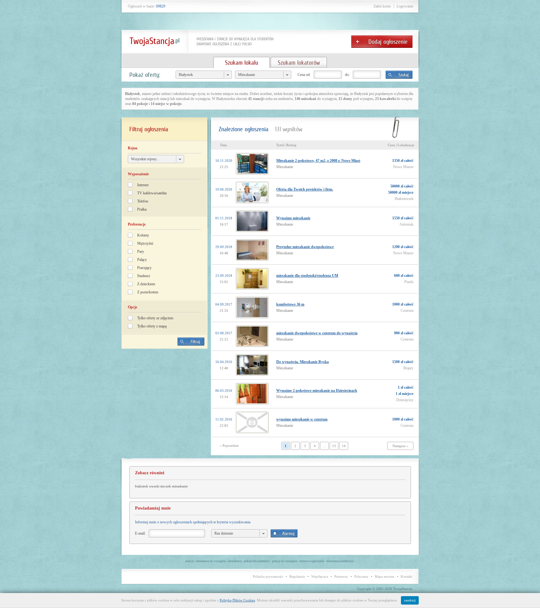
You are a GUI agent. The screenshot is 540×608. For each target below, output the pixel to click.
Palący (142, 259)
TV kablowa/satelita (152, 193)
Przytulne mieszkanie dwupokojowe (305, 247)
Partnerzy (341, 576)
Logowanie (405, 6)
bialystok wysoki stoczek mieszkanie (161, 486)
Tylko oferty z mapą (152, 326)
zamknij (410, 600)
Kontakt (406, 576)
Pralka (142, 209)
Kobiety (143, 235)
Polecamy (361, 576)
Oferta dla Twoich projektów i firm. (304, 189)
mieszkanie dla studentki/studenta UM (307, 275)
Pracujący (144, 268)
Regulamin (297, 576)
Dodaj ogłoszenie (381, 41)
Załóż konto (382, 6)
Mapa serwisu (384, 576)
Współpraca (319, 576)
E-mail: (140, 533)
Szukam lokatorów (299, 62)
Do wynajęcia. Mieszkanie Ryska (302, 362)
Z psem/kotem (147, 292)
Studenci (143, 276)
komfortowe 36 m (290, 304)
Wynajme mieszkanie (293, 218)
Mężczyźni (145, 243)
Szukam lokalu (241, 62)
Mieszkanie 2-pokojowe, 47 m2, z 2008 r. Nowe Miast (318, 160)
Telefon (142, 201)
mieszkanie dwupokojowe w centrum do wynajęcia (317, 333)
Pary (140, 251)
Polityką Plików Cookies (237, 600)
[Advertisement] (165, 397)
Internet (142, 185)
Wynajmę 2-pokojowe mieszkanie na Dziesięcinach (316, 390)
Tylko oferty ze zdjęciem (155, 318)
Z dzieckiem (146, 284)
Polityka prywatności (268, 576)
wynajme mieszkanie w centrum (302, 419)
